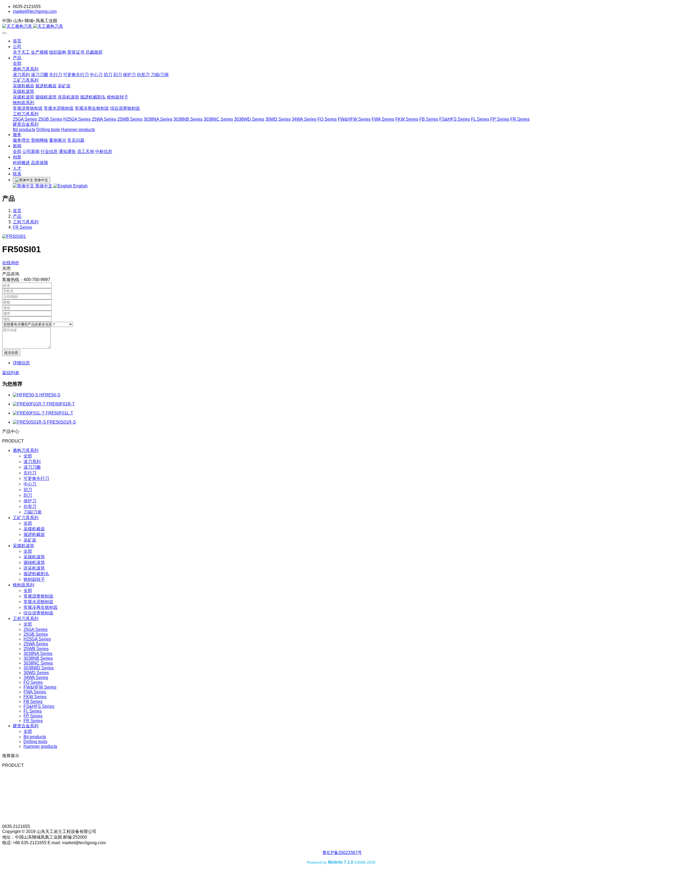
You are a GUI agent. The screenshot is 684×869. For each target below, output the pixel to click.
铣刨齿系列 (23, 102)
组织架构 (57, 52)
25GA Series (25, 119)
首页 (17, 41)
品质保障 (39, 162)
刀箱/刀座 (160, 74)
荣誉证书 (75, 52)
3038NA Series (157, 119)
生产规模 (39, 52)
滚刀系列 (21, 74)
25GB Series (50, 119)
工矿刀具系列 (25, 80)
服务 (17, 134)
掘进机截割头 (93, 97)
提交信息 (11, 353)
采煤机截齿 (23, 86)
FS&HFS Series (454, 119)
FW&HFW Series (354, 119)
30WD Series (278, 119)
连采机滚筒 (68, 97)
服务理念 (21, 140)
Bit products (24, 129)
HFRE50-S (49, 395)
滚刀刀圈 (39, 74)
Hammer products (78, 129)
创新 (17, 157)
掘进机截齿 (46, 86)
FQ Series (327, 119)
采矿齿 (64, 86)
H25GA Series (77, 119)
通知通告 (67, 151)
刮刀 (117, 74)
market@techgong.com (35, 11)
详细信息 (21, 363)
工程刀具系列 (25, 114)
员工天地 (85, 151)
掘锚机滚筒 (46, 97)
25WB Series (129, 119)
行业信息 (49, 151)
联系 (17, 174)
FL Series (480, 119)
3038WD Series (249, 119)
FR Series (520, 119)
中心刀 (96, 74)
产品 (17, 58)
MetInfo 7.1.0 (340, 862)
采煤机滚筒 (23, 91)
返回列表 (10, 372)
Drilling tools (48, 129)
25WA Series (104, 119)
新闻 (17, 146)
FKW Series (406, 119)
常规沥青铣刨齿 (28, 108)
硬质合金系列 (25, 124)
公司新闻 (31, 151)
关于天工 (21, 52)
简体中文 (43, 186)
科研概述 (21, 162)
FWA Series (383, 119)
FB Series (428, 119)
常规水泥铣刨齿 (59, 108)
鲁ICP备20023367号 (342, 852)
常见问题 (75, 140)
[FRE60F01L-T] (29, 413)
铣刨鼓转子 (117, 97)
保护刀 (129, 74)
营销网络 (39, 140)
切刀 (108, 74)
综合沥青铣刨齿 (125, 108)
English (80, 186)
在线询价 (10, 262)
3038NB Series (188, 119)
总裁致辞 (94, 52)
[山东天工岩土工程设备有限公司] (342, 26)
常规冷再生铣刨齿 (92, 108)
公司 (17, 46)
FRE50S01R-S (61, 422)
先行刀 (55, 74)
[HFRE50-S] (26, 395)
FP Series (499, 119)
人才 (17, 168)
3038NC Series (218, 119)
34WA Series (304, 119)
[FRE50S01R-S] (30, 422)
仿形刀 (143, 74)
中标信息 (103, 151)
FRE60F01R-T (60, 404)
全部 (17, 63)
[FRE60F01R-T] (29, 404)
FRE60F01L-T (59, 413)
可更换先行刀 (76, 74)
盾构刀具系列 (25, 69)
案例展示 (57, 140)
